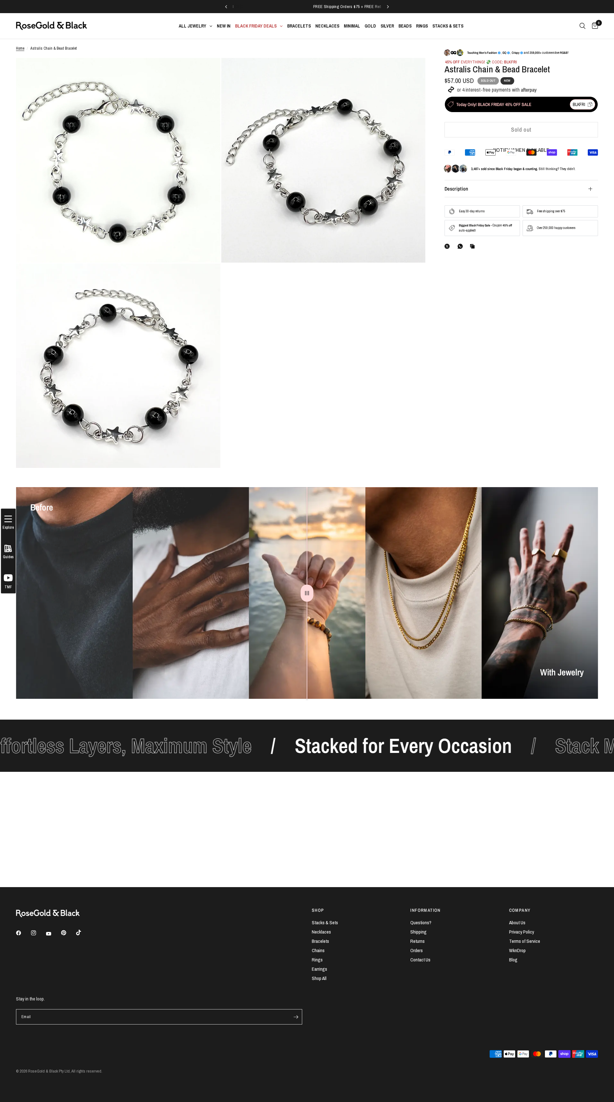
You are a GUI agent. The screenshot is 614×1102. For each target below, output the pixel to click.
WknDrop (517, 950)
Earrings (319, 969)
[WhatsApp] (461, 246)
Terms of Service (524, 941)
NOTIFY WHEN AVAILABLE (521, 149)
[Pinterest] (68, 933)
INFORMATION (425, 910)
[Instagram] (38, 933)
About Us (517, 922)
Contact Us (420, 959)
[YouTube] (53, 934)
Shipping (418, 931)
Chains (318, 950)
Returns (417, 941)
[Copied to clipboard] (473, 246)
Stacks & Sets (325, 922)
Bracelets (320, 941)
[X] (448, 246)
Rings (317, 959)
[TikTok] (83, 933)
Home (20, 48)
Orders (416, 950)
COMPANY (520, 910)
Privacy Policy (521, 931)
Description (456, 188)
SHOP (318, 910)
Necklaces (321, 931)
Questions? (420, 922)
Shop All (319, 978)
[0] (593, 26)
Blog (513, 959)
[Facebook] (23, 933)
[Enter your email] (295, 1016)
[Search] (582, 26)
